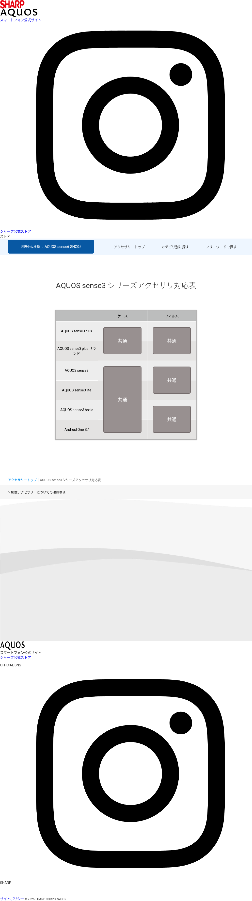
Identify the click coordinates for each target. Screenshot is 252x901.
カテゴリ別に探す (175, 247)
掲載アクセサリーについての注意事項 (38, 492)
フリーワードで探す (221, 247)
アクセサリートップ (129, 247)
